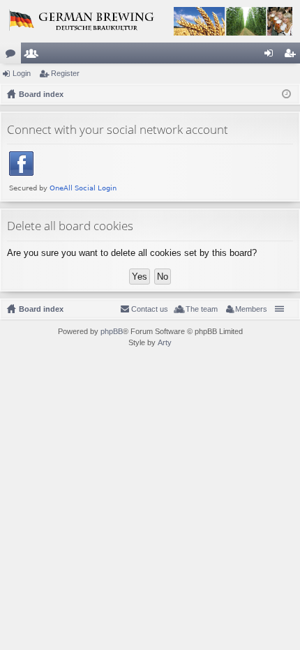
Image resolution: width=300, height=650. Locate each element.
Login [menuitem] (271, 55)
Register (65, 73)
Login (22, 73)
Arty (165, 342)
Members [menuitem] (251, 309)
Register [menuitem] (292, 55)
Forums (13, 55)
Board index (41, 309)
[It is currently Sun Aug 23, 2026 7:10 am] (286, 94)
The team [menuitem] (202, 309)
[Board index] (150, 21)
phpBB (111, 331)
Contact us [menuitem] (149, 309)
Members (34, 55)
